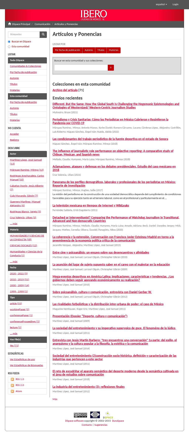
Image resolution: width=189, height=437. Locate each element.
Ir (111, 67)
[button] (161, 4)
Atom (19, 391)
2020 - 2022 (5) (19, 273)
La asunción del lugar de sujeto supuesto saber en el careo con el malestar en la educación (111, 264)
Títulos (100, 50)
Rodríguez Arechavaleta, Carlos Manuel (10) (27, 178)
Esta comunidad (20, 46)
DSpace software (74, 421)
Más (55, 399)
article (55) (16, 303)
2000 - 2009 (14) (19, 285)
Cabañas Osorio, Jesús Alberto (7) (26, 188)
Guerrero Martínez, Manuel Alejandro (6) (25, 203)
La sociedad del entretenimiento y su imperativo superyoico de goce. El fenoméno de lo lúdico (114, 328)
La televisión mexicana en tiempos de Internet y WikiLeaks (91, 205)
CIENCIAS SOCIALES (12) (23, 245)
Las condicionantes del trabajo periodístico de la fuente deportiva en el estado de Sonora (110, 139)
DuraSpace (118, 421)
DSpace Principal (21, 24)
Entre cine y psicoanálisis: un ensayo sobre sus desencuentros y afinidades (101, 252)
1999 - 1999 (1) (19, 291)
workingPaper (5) (19, 309)
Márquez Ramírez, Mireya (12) (27, 170)
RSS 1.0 (20, 379)
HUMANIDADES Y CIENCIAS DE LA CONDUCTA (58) (27, 237)
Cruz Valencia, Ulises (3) (23, 217)
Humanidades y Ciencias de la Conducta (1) (26, 253)
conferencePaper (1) (21, 315)
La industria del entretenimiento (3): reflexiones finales (89, 387)
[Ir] (43, 34)
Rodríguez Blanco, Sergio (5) (25, 211)
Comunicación (42, 24)
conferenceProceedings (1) (25, 321)
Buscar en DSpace (21, 41)
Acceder (14, 134)
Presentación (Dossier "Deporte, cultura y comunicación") (90, 316)
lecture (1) (15, 327)
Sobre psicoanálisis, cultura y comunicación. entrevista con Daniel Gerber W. (102, 292)
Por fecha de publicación (67, 50)
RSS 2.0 (20, 385)
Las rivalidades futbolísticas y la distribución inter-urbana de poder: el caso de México (108, 304)
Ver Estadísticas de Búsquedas (26, 365)
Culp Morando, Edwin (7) (24, 196)
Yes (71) (14, 345)
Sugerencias (100, 425)
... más (13, 223)
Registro (14, 140)
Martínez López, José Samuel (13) (26, 162)
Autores (89, 50)
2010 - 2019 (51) (19, 279)
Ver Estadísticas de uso (22, 359)
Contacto (87, 425)
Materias (113, 50)
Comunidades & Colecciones (25, 66)
